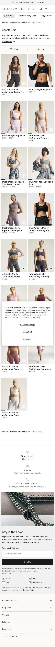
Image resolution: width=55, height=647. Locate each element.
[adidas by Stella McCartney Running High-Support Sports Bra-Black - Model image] (14, 70)
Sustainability (37, 582)
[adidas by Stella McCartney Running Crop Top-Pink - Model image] (41, 347)
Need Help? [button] (6, 629)
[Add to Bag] (23, 83)
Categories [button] (6, 615)
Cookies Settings (27, 325)
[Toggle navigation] (51, 8)
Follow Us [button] (6, 622)
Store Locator (27, 456)
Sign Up (27, 562)
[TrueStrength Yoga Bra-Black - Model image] (41, 70)
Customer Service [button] (9, 601)
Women (8, 578)
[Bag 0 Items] (46, 8)
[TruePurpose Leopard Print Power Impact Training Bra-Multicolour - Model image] (14, 163)
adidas (35, 578)
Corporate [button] (6, 608)
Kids (7, 582)
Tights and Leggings (27, 16)
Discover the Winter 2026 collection (27, 3)
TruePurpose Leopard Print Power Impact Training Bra (13, 184)
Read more (6, 573)
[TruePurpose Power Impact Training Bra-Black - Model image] (41, 209)
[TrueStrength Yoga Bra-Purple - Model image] (14, 117)
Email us (27, 470)
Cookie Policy (35, 317)
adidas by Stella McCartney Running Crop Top (39, 369)
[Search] (40, 8)
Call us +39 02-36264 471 (27, 484)
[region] (27, 323)
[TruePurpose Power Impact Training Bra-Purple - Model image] (14, 209)
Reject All (27, 339)
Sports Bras (8, 16)
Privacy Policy (29, 590)
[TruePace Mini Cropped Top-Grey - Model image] (41, 163)
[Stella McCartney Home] (18, 8)
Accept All (27, 332)
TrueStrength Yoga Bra (40, 89)
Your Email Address (10, 548)
